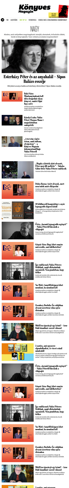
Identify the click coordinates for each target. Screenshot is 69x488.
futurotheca (33, 20)
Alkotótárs (15, 20)
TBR (8, 20)
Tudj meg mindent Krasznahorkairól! (54, 15)
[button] (2, 19)
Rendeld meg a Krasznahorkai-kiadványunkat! (53, 20)
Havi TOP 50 (24, 20)
